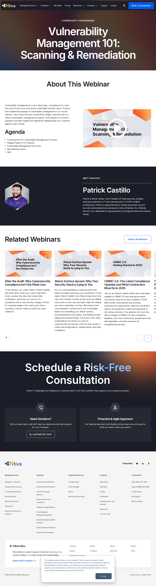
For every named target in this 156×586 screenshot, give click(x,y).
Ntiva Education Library (76, 496)
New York (113, 551)
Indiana (133, 546)
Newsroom (104, 509)
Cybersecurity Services (13, 487)
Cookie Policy (146, 575)
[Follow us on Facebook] (148, 463)
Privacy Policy (79, 570)
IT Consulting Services (13, 492)
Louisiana (93, 551)
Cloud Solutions (10, 496)
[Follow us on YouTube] (137, 463)
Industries (40, 475)
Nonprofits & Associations (46, 487)
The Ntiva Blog (73, 482)
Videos (70, 492)
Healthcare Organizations (46, 507)
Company (103, 475)
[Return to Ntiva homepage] (13, 463)
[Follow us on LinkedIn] (142, 463)
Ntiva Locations (137, 501)
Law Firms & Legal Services (43, 493)
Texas (133, 551)
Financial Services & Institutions (44, 501)
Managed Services (12, 475)
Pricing (102, 492)
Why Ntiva (103, 487)
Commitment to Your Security (107, 502)
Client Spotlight (73, 487)
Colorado (73, 546)
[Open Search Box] (124, 5)
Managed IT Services (12, 482)
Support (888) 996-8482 (140, 487)
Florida (92, 546)
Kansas (72, 551)
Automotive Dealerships (45, 532)
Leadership (104, 496)
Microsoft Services (12, 501)
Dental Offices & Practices (46, 527)
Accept (103, 576)
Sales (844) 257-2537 (139, 482)
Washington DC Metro (77, 556)
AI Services (9, 506)
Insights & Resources (76, 475)
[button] (6, 337)
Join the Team (105, 514)
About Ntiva (104, 482)
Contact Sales (137, 492)
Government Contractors (45, 482)
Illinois (112, 546)
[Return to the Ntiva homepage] (8, 5)
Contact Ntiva (136, 475)
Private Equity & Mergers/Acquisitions (44, 513)
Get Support (136, 496)
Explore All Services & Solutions (12, 512)
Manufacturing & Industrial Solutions (46, 521)
